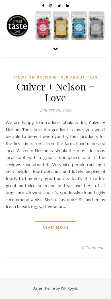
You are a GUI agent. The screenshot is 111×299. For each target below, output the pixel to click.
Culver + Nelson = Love (56, 92)
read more (55, 227)
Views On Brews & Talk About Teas (55, 77)
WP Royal (69, 288)
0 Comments (93, 247)
